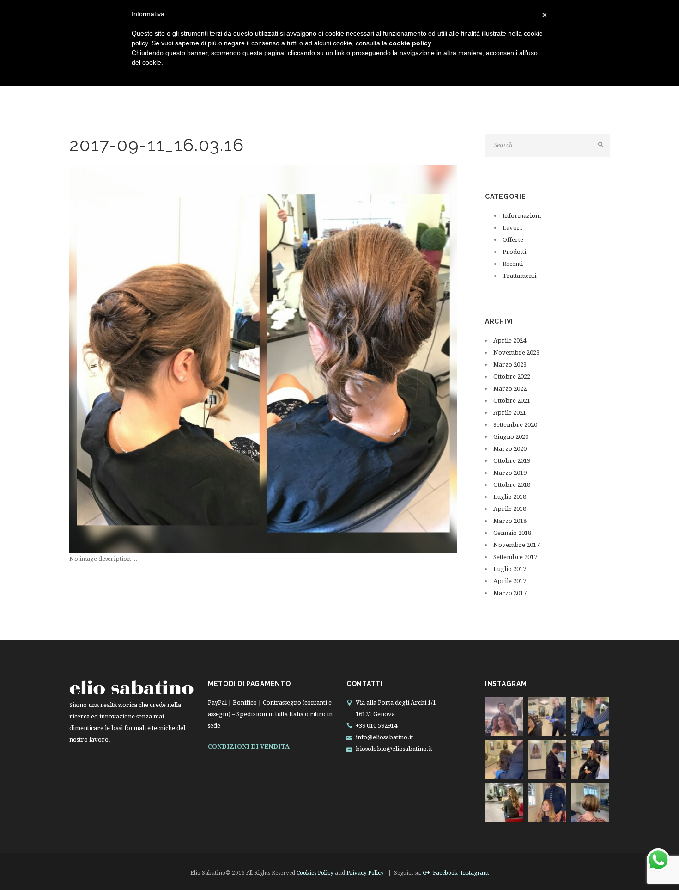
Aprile (509, 340)
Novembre (516, 352)
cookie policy (410, 43)
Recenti (513, 263)
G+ (426, 873)
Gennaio (512, 532)
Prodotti (514, 251)
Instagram (475, 873)
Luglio (509, 496)
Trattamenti (519, 275)
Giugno (510, 436)
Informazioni (522, 215)
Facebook (445, 873)
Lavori (512, 227)
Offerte (513, 239)
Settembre (515, 424)
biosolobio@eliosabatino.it (394, 748)
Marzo (510, 364)
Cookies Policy (315, 873)
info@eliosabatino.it (384, 737)
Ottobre (511, 376)
